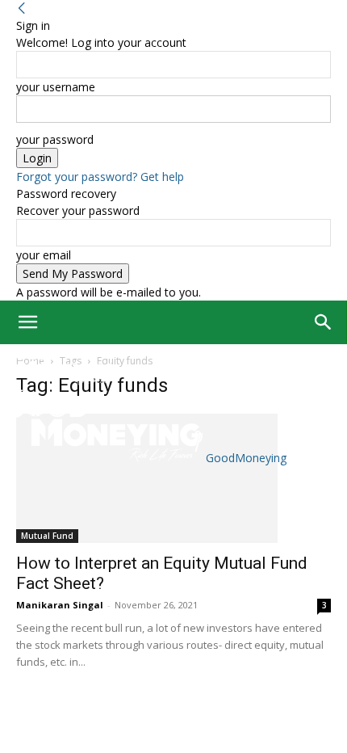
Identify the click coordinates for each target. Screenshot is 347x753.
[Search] (323, 322)
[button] (27, 322)
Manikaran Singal (59, 605)
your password (55, 139)
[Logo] (58, 381)
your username (55, 87)
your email (43, 255)
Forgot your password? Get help (100, 176)
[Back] (21, 8)
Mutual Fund (47, 535)
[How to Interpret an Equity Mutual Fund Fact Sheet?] (173, 478)
